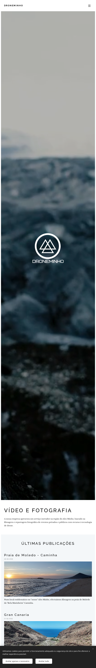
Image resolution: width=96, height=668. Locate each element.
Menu (89, 5)
